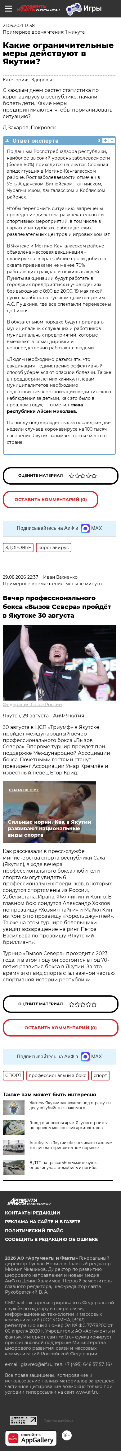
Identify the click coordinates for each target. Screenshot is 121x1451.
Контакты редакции (32, 1213)
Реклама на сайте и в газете (42, 1221)
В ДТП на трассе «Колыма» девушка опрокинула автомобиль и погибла (64, 1165)
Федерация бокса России (32, 704)
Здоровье (42, 80)
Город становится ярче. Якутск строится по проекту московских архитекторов (68, 1125)
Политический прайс (34, 1230)
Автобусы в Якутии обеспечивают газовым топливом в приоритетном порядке (70, 1145)
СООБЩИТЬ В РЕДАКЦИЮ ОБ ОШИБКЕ (51, 1239)
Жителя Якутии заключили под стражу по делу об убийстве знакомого (70, 1105)
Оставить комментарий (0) (51, 499)
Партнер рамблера (58, 1420)
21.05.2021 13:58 (19, 25)
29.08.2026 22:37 (20, 577)
